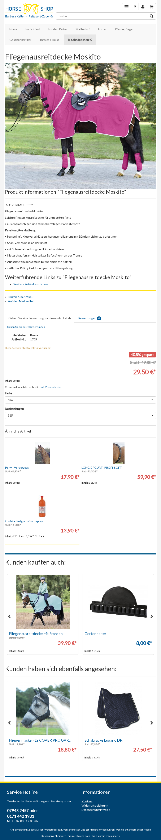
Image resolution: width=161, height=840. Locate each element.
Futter (102, 29)
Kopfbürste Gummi (100, 633)
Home (13, 29)
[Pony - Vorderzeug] (42, 453)
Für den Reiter (57, 29)
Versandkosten (71, 829)
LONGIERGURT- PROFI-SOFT (102, 467)
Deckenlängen (14, 408)
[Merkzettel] (126, 6)
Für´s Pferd (33, 29)
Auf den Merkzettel (21, 301)
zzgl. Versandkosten (51, 387)
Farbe (8, 393)
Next (152, 616)
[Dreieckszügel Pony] (118, 708)
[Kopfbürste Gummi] (118, 602)
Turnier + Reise (49, 39)
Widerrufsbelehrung (95, 805)
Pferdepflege (123, 29)
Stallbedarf (82, 29)
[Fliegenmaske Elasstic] (42, 708)
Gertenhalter (20, 633)
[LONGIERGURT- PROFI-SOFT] (119, 453)
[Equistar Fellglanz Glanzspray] (42, 506)
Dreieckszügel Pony (100, 740)
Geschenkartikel (20, 39)
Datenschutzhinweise (96, 809)
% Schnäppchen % (80, 39)
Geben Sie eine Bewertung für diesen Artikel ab (39, 318)
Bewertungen (89, 318)
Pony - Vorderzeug (17, 467)
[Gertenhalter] (42, 602)
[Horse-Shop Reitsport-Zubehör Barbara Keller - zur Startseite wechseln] (29, 11)
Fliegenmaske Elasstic (27, 740)
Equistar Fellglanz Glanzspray (24, 521)
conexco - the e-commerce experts (100, 835)
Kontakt (87, 801)
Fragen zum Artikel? (21, 297)
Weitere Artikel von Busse (30, 284)
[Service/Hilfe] (135, 6)
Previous (9, 616)
